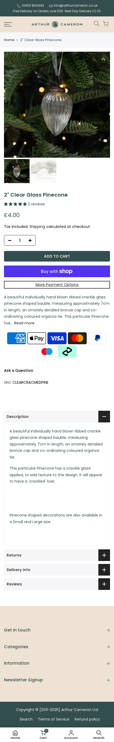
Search (26, 719)
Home (9, 40)
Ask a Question (18, 370)
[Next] (102, 104)
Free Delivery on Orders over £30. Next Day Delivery (57, 11)
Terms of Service (53, 719)
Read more (23, 323)
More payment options (57, 284)
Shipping (37, 226)
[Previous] (11, 104)
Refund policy (87, 719)
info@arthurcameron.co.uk (76, 5)
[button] (16, 204)
